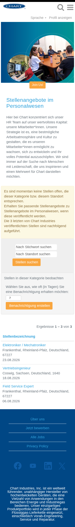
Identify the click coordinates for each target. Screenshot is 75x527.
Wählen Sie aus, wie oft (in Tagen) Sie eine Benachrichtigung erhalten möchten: (37, 289)
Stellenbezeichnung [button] (19, 336)
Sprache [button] (37, 18)
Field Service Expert (18, 386)
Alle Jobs (38, 437)
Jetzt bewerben (37, 428)
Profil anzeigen (60, 18)
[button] (70, 7)
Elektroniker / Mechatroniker (24, 345)
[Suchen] (60, 7)
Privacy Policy (37, 446)
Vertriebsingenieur (17, 368)
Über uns (38, 419)
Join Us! (37, 84)
